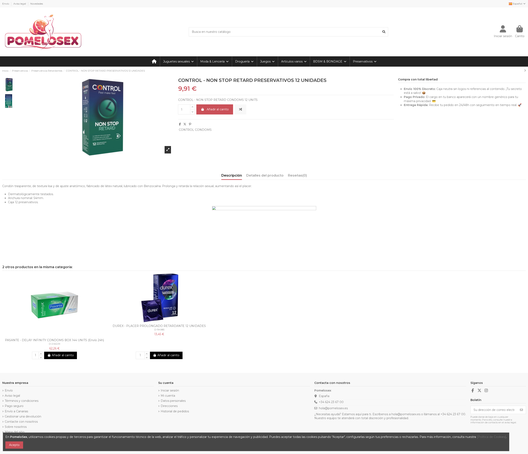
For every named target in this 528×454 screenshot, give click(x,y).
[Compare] (51, 335)
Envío (6, 3)
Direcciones (169, 406)
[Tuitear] (184, 124)
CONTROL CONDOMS (195, 130)
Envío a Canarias (16, 411)
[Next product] (525, 70)
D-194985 (159, 329)
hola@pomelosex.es (333, 408)
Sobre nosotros (16, 427)
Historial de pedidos (175, 411)
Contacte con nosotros (21, 421)
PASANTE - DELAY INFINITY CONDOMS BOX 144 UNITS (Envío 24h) (54, 340)
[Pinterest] (190, 124)
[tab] (297, 176)
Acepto (14, 445)
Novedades (36, 3)
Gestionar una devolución (23, 416)
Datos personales (173, 401)
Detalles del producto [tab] (265, 175)
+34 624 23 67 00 (331, 402)
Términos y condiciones (21, 401)
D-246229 (54, 343)
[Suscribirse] (521, 410)
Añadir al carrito (218, 109)
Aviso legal (20, 3)
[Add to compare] (240, 109)
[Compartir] (180, 124)
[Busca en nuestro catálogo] (384, 32)
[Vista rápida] (57, 335)
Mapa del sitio (15, 432)
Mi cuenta (168, 395)
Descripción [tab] (231, 175)
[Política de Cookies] (491, 437)
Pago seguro (14, 406)
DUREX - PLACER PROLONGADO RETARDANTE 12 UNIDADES (159, 326)
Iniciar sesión (170, 390)
